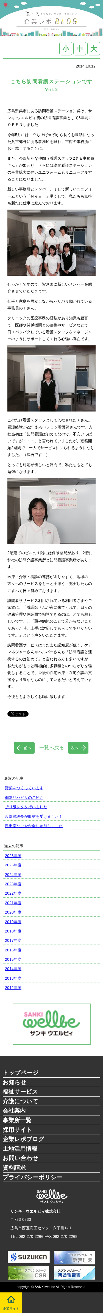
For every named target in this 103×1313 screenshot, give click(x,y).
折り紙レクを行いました (26, 807)
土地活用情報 (20, 1148)
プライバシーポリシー (33, 1177)
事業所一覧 (17, 1120)
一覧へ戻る (51, 747)
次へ (75, 748)
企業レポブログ (23, 1139)
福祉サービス (20, 1091)
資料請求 (14, 1167)
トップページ (21, 1072)
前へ (28, 748)
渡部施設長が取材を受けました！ (34, 816)
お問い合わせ (20, 1158)
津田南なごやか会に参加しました (34, 826)
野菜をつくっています (24, 788)
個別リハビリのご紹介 (24, 797)
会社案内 (14, 1110)
